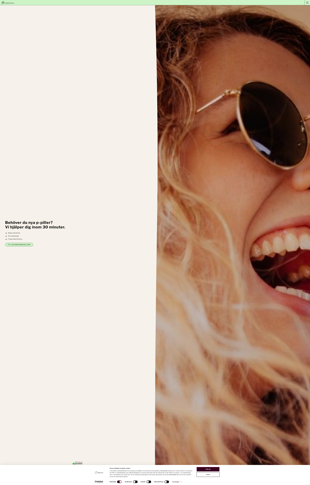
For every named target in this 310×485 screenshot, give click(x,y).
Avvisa (208, 474)
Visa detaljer (175, 482)
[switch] (135, 481)
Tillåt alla (208, 469)
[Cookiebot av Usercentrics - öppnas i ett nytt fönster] (99, 482)
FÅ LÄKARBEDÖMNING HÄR (19, 244)
